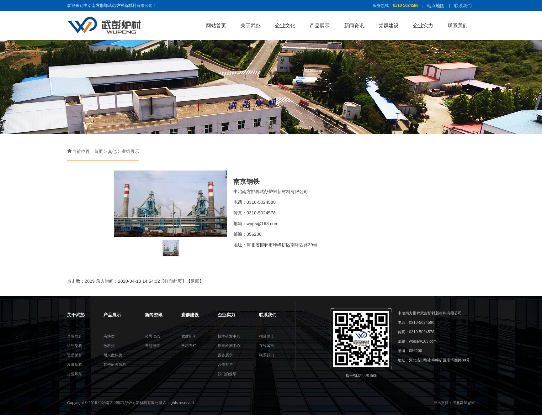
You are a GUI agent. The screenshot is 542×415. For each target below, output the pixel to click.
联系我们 (463, 5)
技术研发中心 (229, 336)
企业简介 (74, 336)
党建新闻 (188, 336)
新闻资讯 (354, 25)
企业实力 (423, 25)
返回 (195, 281)
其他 (112, 151)
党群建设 (389, 25)
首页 (98, 151)
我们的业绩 (227, 374)
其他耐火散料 (115, 364)
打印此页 (173, 281)
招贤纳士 (266, 336)
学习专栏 (188, 346)
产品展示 (320, 25)
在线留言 (266, 346)
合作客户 (225, 364)
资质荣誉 (74, 355)
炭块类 (109, 336)
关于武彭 (251, 25)
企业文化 (285, 25)
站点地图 (435, 5)
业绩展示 (130, 151)
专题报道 (152, 346)
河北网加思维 (463, 403)
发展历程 (74, 364)
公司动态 (152, 336)
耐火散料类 (113, 355)
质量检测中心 (229, 346)
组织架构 (74, 346)
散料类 (109, 346)
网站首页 (216, 25)
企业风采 (74, 374)
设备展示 (225, 355)
